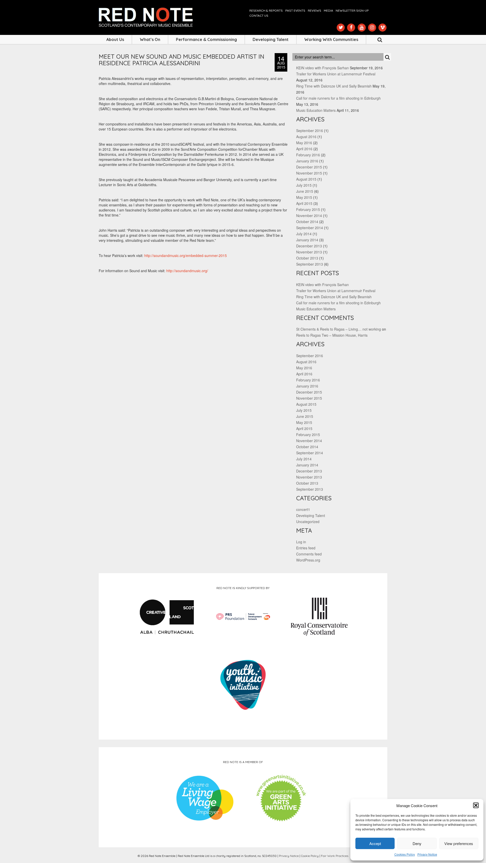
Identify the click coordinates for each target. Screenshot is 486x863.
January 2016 (307, 160)
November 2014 (309, 215)
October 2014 (307, 221)
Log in (301, 541)
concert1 (303, 509)
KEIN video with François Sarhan (322, 67)
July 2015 (304, 185)
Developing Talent (271, 39)
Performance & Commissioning (206, 39)
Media (328, 10)
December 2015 (309, 166)
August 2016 (306, 136)
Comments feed (309, 553)
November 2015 (309, 173)
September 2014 (309, 227)
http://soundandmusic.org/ (187, 270)
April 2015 (304, 203)
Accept (375, 843)
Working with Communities (331, 39)
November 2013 (309, 251)
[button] (475, 805)
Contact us (258, 15)
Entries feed (305, 547)
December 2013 (309, 245)
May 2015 (304, 197)
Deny (417, 843)
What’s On (150, 39)
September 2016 (309, 130)
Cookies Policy (404, 854)
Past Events (295, 10)
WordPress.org (308, 560)
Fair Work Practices (334, 856)
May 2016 (304, 142)
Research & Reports (266, 10)
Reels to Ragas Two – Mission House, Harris (332, 335)
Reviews (314, 10)
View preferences (458, 843)
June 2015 (304, 191)
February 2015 (308, 209)
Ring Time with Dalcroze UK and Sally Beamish (334, 86)
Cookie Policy (310, 856)
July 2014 (304, 233)
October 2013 (307, 258)
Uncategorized (307, 521)
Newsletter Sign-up (352, 10)
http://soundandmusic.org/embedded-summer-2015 (185, 255)
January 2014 (307, 239)
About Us (115, 39)
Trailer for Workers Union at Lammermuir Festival (335, 73)
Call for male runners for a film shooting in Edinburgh (338, 98)
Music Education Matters (316, 110)
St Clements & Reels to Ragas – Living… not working (338, 329)
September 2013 (309, 264)
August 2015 (306, 179)
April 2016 (304, 148)
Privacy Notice (427, 854)
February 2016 (308, 154)
